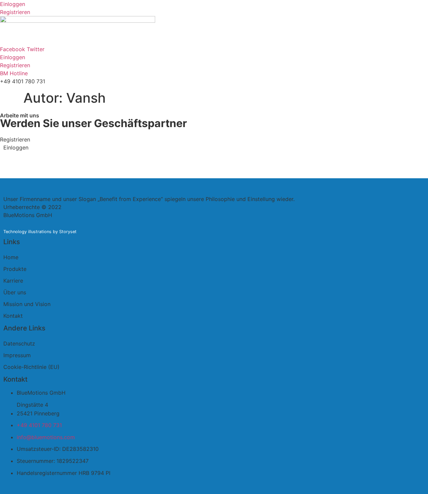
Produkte (14, 269)
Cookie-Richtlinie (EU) (31, 367)
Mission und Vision (26, 304)
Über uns (14, 292)
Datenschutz (19, 343)
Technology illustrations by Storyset (40, 231)
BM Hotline (14, 73)
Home (10, 257)
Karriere (13, 280)
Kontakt (13, 315)
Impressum (17, 355)
